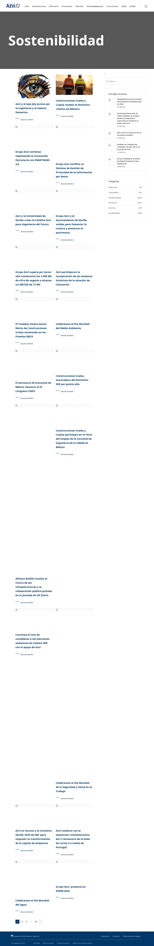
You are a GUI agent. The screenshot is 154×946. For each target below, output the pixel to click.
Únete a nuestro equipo (132, 936)
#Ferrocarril (53, 6)
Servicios (112, 208)
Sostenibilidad (114, 213)
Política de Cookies (48, 943)
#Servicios (80, 6)
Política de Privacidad (63, 943)
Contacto (116, 936)
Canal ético (105, 936)
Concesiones (113, 192)
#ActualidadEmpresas (95, 6)
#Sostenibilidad (112, 6)
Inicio (27, 6)
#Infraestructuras (39, 6)
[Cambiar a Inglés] (124, 6)
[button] (145, 6)
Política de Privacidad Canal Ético (82, 943)
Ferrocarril (113, 203)
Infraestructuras (115, 198)
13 (36, 922)
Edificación (113, 187)
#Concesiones (67, 6)
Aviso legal (36, 943)
